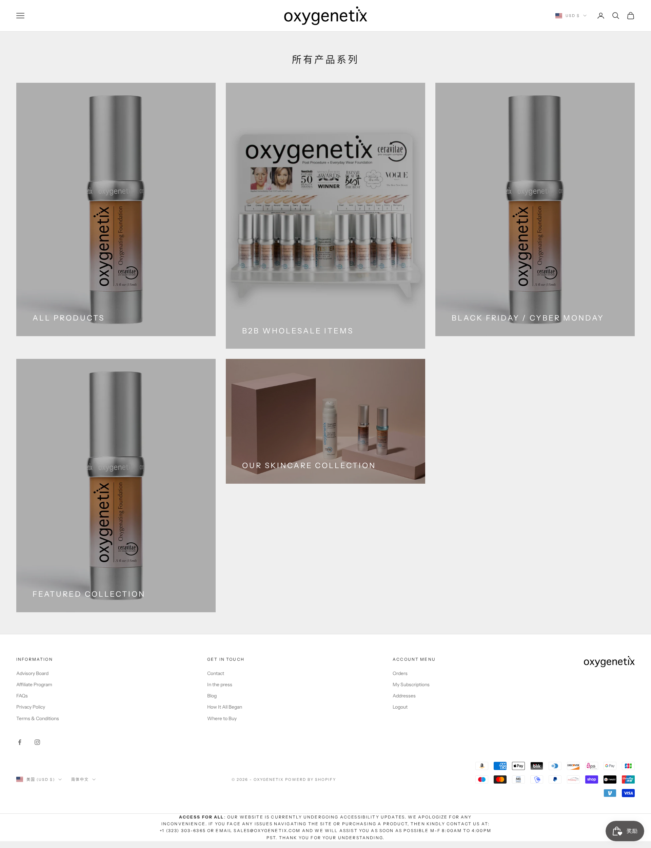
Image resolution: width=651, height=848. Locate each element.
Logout (400, 707)
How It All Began (224, 707)
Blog (212, 696)
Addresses (404, 696)
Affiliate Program (34, 684)
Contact (215, 673)
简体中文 (80, 779)
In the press (219, 684)
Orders (400, 673)
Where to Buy (222, 718)
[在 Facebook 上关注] (19, 742)
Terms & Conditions (37, 718)
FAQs (22, 696)
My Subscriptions (411, 684)
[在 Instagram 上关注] (37, 742)
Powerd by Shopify (310, 779)
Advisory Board (32, 673)
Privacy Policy (30, 707)
